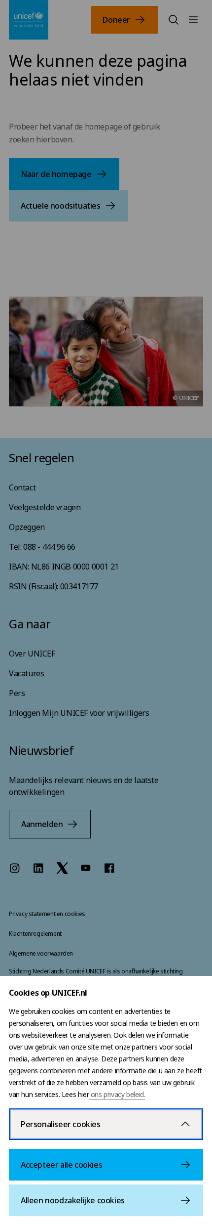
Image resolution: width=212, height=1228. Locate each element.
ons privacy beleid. (117, 1094)
